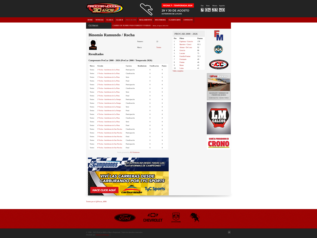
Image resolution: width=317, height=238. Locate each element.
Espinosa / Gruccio (186, 41)
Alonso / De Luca (186, 47)
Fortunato (183, 59)
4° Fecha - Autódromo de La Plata (108, 114)
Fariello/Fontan (185, 56)
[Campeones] (128, 164)
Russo (182, 65)
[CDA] (219, 64)
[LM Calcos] (219, 118)
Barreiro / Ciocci (185, 44)
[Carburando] (128, 183)
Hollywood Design (102, 235)
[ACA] (219, 49)
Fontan (182, 62)
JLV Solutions (135, 152)
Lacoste (182, 53)
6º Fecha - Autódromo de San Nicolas (109, 140)
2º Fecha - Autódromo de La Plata (108, 84)
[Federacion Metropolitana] (219, 35)
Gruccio (182, 50)
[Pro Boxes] (219, 86)
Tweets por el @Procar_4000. (96, 201)
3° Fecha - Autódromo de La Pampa (109, 99)
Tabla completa (178, 71)
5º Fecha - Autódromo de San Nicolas (109, 129)
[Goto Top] (229, 232)
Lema (182, 68)
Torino (158, 47)
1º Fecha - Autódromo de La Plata (108, 70)
